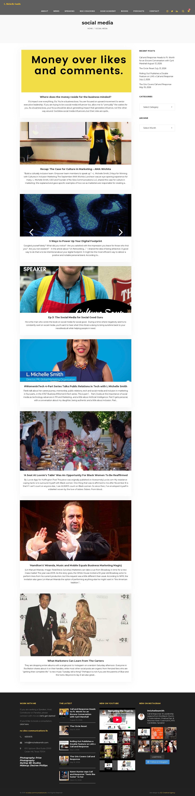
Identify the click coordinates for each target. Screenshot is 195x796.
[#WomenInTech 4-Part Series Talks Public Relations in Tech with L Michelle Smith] (75, 360)
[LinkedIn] (177, 11)
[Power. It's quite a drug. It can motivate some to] (157, 746)
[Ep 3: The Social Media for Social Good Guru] (75, 289)
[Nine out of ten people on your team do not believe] (144, 733)
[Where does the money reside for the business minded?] (75, 71)
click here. (24, 724)
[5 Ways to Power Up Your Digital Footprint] (75, 215)
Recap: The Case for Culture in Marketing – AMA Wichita (75, 169)
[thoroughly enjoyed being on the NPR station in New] (144, 746)
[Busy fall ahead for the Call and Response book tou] (157, 733)
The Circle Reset (146, 68)
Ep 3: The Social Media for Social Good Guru (75, 317)
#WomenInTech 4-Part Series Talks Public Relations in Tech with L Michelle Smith (75, 386)
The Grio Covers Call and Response (155, 84)
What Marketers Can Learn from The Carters (75, 660)
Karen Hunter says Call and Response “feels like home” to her (82, 774)
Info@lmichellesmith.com (36, 742)
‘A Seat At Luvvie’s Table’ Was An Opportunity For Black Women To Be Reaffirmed (76, 475)
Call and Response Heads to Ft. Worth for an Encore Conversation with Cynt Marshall (157, 60)
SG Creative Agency (167, 793)
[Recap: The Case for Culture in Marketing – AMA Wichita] (75, 143)
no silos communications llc (36, 793)
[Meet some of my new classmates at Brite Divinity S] (170, 733)
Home (90, 28)
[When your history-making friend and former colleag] (170, 746)
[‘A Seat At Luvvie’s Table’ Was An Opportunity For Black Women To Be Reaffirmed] (75, 441)
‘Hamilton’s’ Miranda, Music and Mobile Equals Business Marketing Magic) (76, 565)
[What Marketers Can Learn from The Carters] (75, 624)
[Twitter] (172, 11)
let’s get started (47, 716)
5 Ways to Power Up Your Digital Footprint (75, 241)
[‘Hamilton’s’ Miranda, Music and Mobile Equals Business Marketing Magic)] (75, 530)
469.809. (29, 737)
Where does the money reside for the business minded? (75, 97)
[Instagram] (167, 11)
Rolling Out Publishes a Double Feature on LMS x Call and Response (83, 744)
